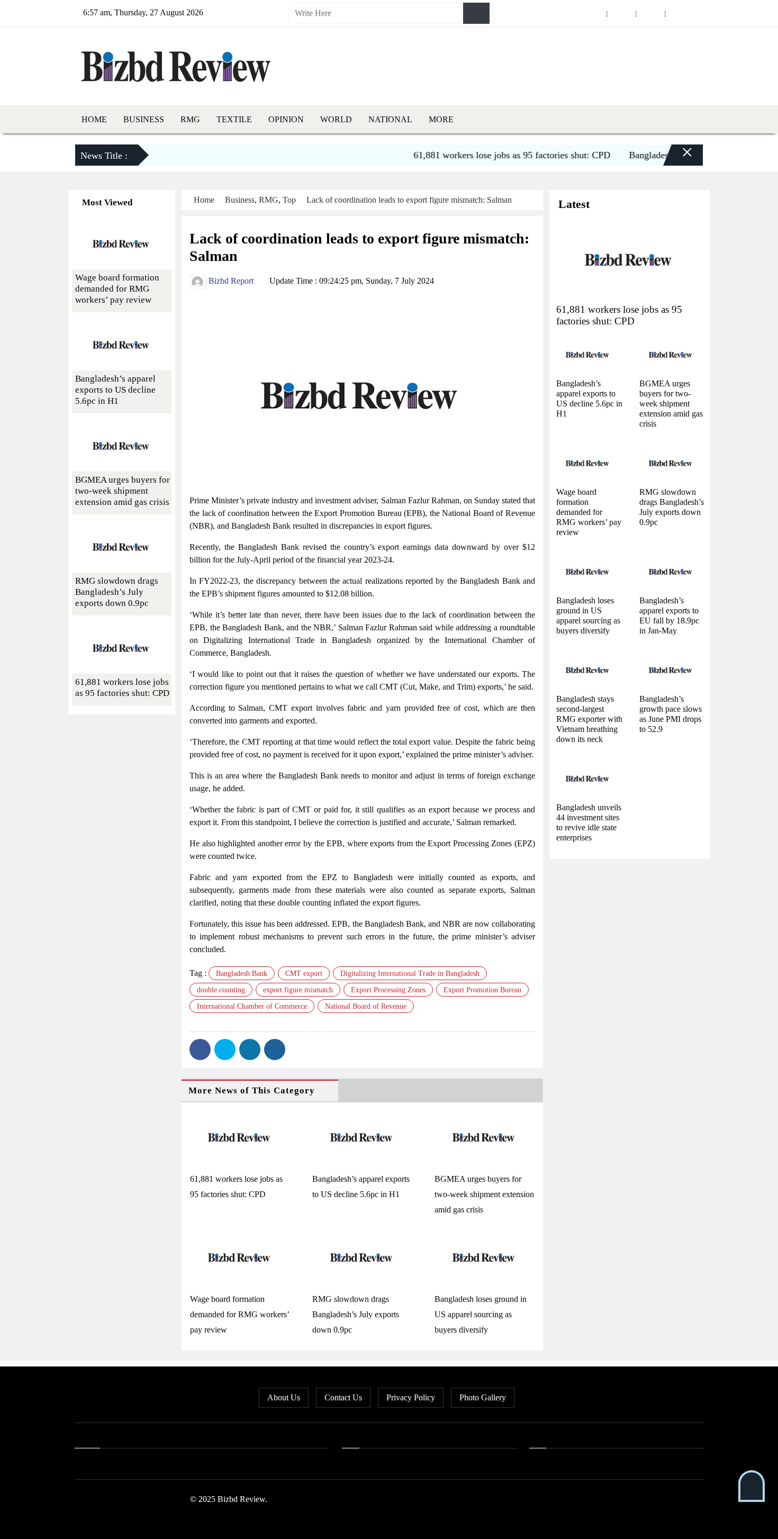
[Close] (678, 156)
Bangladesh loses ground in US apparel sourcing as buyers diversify (481, 1314)
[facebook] (592, 13)
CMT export (303, 973)
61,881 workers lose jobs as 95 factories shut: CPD (492, 155)
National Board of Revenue (365, 1006)
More (441, 119)
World (336, 119)
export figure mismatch (298, 990)
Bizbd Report (230, 280)
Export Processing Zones (388, 990)
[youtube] (679, 13)
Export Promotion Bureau (482, 990)
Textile (234, 119)
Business (143, 119)
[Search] (476, 13)
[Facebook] (200, 1049)
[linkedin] (650, 13)
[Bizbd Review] (175, 63)
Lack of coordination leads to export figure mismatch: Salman (409, 199)
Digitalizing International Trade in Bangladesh (410, 973)
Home (94, 119)
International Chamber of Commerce (252, 1006)
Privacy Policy (410, 1397)
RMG (190, 119)
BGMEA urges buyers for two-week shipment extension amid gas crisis (484, 1194)
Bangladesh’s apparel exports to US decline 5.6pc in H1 (115, 390)
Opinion (286, 119)
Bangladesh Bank (241, 973)
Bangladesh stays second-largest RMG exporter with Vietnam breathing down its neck (589, 719)
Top (289, 199)
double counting (221, 990)
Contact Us (343, 1397)
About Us (283, 1397)
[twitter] (621, 13)
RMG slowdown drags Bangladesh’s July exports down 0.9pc (355, 1314)
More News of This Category (251, 1090)
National (390, 119)
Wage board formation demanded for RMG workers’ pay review (239, 1314)
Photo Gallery (482, 1397)
